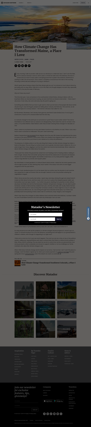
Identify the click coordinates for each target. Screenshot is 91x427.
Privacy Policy (53, 222)
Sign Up (59, 219)
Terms (47, 222)
